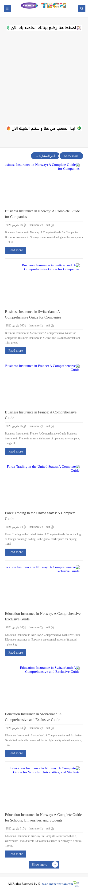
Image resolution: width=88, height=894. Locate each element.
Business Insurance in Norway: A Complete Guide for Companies (42, 214)
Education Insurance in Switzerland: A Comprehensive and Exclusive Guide (33, 717)
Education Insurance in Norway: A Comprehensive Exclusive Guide (42, 616)
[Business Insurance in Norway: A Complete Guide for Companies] (40, 184)
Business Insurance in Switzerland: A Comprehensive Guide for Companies (33, 314)
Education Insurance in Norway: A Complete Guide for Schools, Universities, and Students (43, 817)
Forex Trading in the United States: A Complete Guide (40, 516)
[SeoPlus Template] (76, 884)
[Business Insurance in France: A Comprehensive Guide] (40, 385)
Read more (15, 250)
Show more (71, 156)
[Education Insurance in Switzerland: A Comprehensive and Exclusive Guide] (40, 687)
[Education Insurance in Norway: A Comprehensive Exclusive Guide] (40, 586)
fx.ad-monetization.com (57, 883)
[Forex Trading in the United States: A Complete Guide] (40, 486)
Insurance (34, 225)
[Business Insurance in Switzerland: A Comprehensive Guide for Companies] (40, 284)
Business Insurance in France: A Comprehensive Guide (41, 415)
